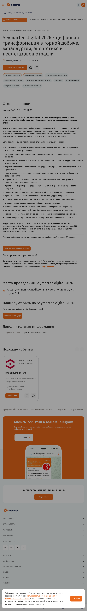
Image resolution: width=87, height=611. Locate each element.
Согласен (76, 599)
